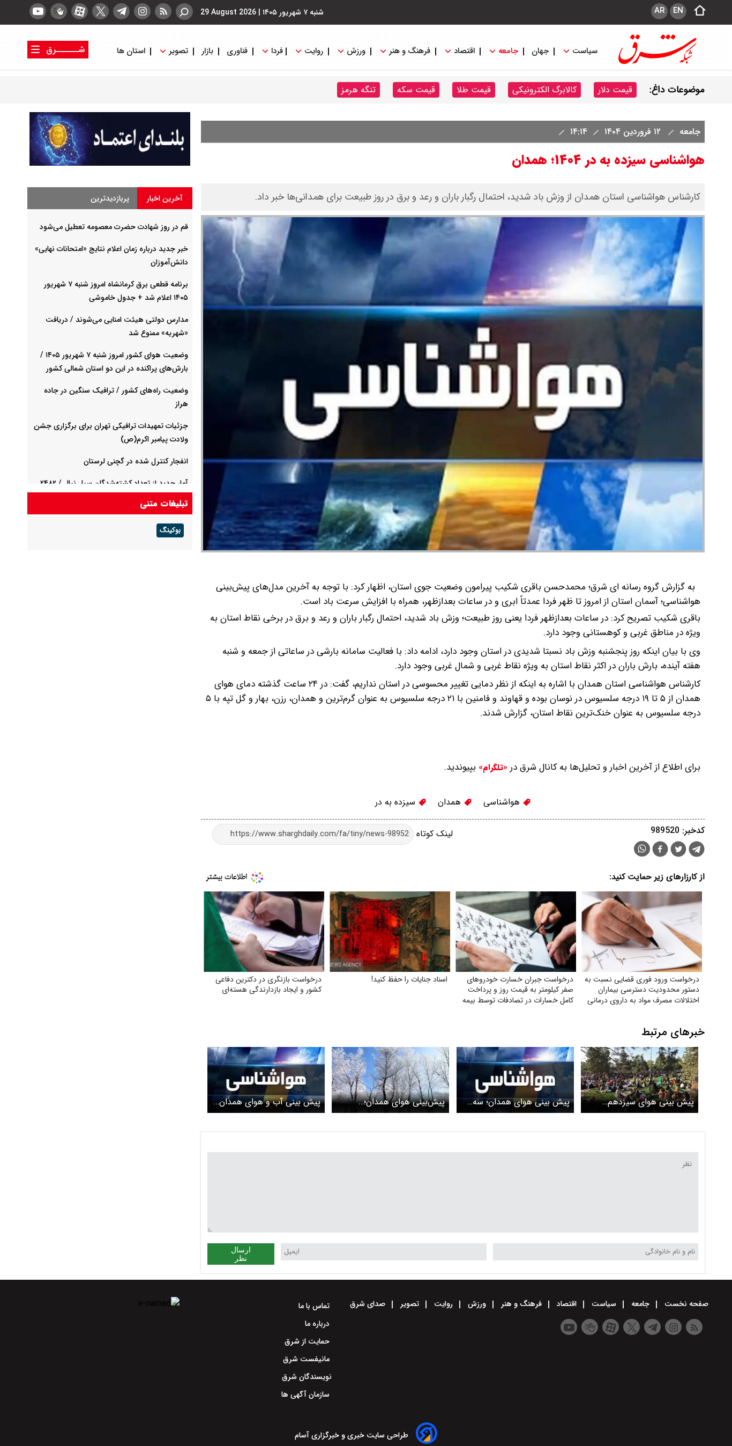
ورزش (356, 51)
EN (678, 10)
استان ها (132, 51)
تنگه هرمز (358, 90)
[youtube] (37, 11)
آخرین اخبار (165, 198)
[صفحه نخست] (697, 11)
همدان (451, 802)
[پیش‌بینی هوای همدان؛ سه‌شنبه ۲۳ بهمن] (390, 1080)
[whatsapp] (642, 849)
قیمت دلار (615, 90)
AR (659, 10)
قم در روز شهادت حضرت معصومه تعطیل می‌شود (114, 227)
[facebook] (660, 850)
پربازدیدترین (110, 198)
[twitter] (100, 11)
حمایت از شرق (308, 1341)
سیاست (585, 51)
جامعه (508, 51)
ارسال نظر (241, 1254)
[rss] (163, 11)
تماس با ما (315, 1306)
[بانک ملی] (109, 163)
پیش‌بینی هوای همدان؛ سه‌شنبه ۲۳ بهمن (404, 1102)
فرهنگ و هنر (409, 51)
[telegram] (121, 11)
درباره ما (318, 1324)
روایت (313, 51)
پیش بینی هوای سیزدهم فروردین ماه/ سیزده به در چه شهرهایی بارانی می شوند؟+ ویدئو (643, 1102)
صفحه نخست (685, 1304)
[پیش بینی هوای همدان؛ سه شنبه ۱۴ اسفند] (515, 1080)
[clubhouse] (58, 11)
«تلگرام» (491, 767)
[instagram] (142, 11)
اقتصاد (464, 51)
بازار (207, 51)
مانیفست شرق (307, 1359)
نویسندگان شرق (307, 1377)
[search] (184, 11)
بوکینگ (170, 530)
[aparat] (79, 11)
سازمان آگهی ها (306, 1394)
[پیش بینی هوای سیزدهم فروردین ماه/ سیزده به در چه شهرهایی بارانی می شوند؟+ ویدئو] (639, 1080)
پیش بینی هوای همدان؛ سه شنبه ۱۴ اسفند (521, 1102)
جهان (540, 51)
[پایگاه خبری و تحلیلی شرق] (656, 63)
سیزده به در (396, 802)
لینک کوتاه (433, 833)
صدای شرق (368, 1304)
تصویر (178, 51)
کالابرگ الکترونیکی (544, 90)
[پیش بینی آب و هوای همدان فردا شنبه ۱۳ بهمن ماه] (266, 1080)
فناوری (237, 51)
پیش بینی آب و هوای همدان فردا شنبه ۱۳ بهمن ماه (269, 1102)
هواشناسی (502, 802)
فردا (276, 51)
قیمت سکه (416, 90)
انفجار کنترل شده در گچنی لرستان (136, 461)
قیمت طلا (474, 90)
